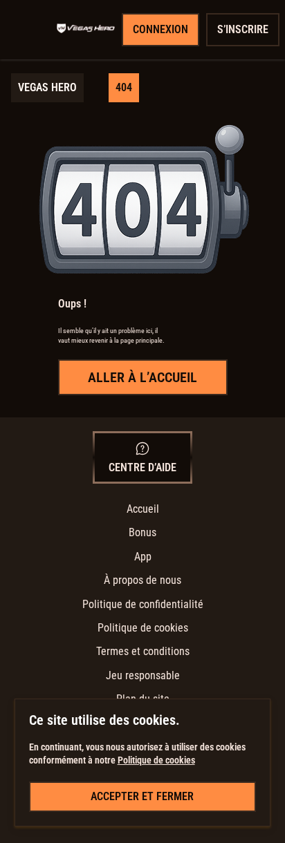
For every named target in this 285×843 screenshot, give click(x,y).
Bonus (142, 532)
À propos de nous (142, 580)
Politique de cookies (143, 627)
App (142, 556)
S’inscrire (242, 29)
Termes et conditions (143, 651)
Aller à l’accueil (142, 377)
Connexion (160, 29)
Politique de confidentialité (142, 604)
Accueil (143, 508)
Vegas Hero (47, 87)
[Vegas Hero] (86, 29)
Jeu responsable (143, 675)
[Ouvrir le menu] (32, 29)
